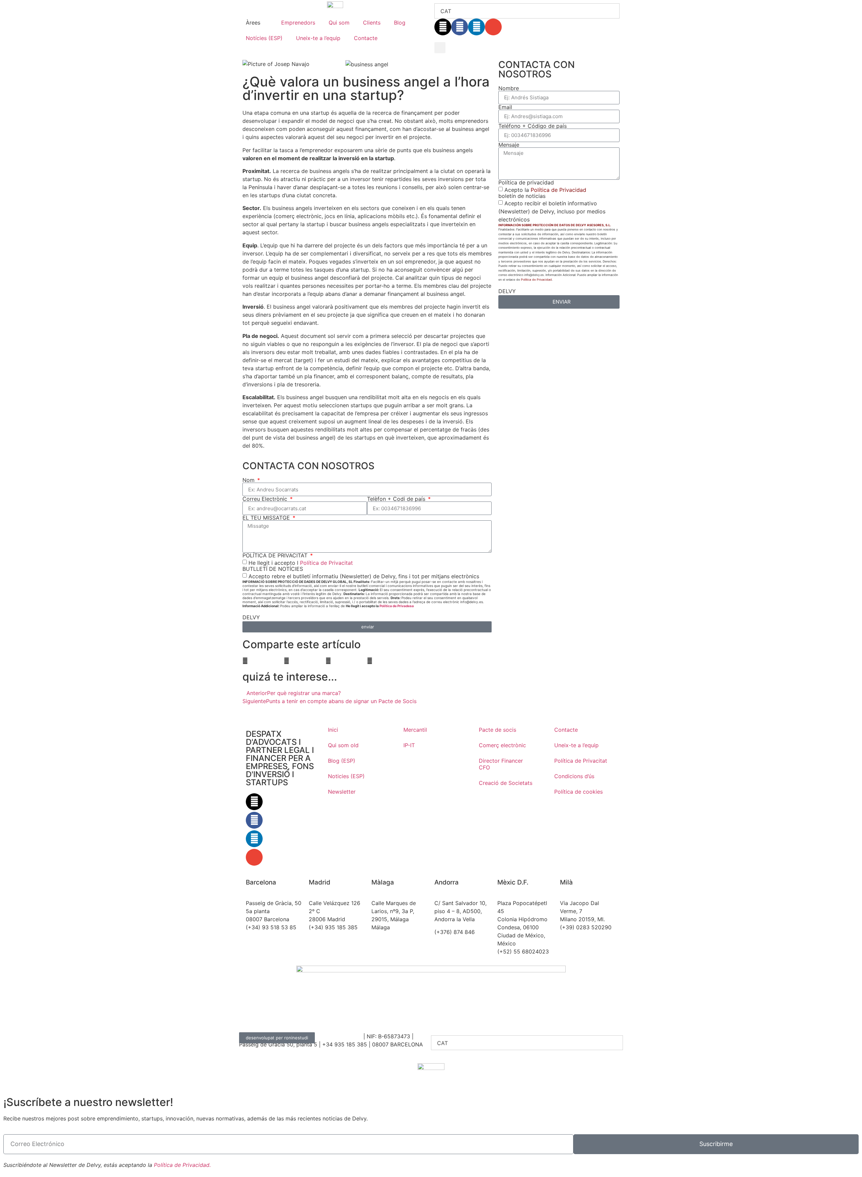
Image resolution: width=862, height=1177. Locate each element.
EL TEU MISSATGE (267, 517)
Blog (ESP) (341, 760)
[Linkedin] (476, 27)
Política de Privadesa (396, 606)
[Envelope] (493, 27)
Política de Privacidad (558, 189)
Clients (371, 22)
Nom (249, 480)
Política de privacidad (526, 182)
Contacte (365, 38)
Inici (333, 729)
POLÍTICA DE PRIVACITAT (275, 555)
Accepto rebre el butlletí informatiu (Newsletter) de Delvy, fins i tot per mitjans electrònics (363, 576)
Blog (399, 22)
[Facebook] (459, 27)
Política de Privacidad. (182, 1165)
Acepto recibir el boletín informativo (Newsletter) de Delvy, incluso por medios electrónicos (551, 211)
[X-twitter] (442, 27)
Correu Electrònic (265, 498)
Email (505, 107)
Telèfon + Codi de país (397, 498)
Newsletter (342, 791)
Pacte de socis (497, 729)
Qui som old (343, 745)
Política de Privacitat (326, 562)
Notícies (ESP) (264, 38)
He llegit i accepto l (300, 562)
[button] (439, 47)
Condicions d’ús (574, 776)
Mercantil (415, 729)
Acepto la (545, 189)
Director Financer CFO (501, 764)
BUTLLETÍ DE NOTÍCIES (272, 569)
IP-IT (409, 745)
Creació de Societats (505, 783)
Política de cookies (578, 791)
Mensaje (508, 144)
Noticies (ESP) (346, 776)
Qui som (339, 22)
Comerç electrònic (502, 745)
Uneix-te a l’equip (318, 38)
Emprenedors (298, 22)
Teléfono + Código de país (532, 126)
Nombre (508, 88)
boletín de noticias (521, 196)
